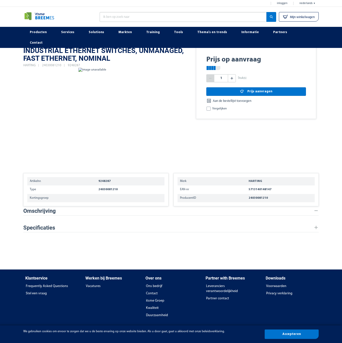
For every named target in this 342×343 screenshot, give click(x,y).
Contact (152, 293)
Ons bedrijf (154, 286)
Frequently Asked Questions (47, 286)
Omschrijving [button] (39, 211)
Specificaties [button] (39, 228)
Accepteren (291, 334)
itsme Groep (155, 301)
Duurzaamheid (157, 315)
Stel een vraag (36, 293)
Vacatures (93, 286)
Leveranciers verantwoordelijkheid (222, 288)
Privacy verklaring (279, 293)
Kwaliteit (152, 308)
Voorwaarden (276, 286)
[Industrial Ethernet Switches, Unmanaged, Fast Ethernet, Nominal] (92, 118)
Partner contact (217, 298)
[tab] (171, 211)
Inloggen (282, 3)
